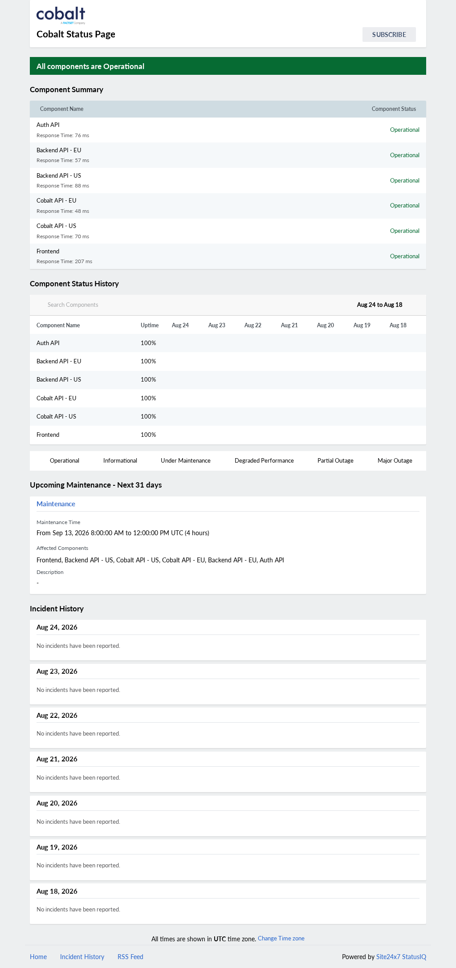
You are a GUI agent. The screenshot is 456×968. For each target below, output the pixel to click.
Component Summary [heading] (66, 89)
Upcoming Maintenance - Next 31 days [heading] (96, 484)
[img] (107, 90)
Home (38, 956)
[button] (114, 89)
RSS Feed (130, 956)
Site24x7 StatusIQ (400, 956)
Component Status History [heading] (74, 283)
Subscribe (389, 34)
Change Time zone (281, 938)
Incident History (82, 956)
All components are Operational (90, 66)
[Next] (412, 304)
